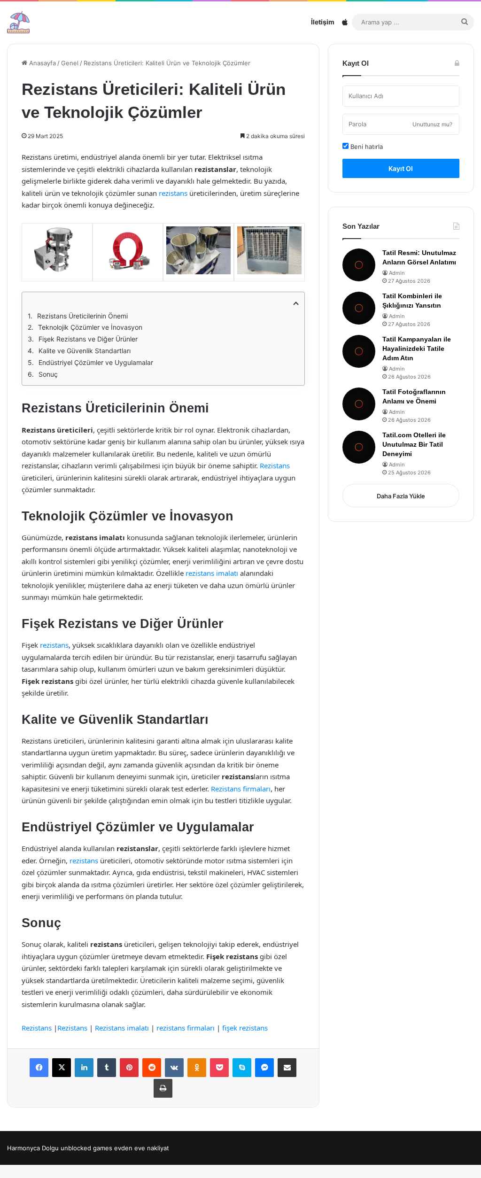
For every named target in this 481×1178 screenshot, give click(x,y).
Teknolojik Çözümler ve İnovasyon (90, 327)
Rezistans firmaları (241, 788)
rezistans (173, 193)
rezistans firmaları (185, 1027)
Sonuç (48, 374)
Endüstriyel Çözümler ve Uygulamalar (96, 362)
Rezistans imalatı (122, 1027)
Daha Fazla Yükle (401, 496)
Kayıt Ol (400, 168)
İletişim (322, 22)
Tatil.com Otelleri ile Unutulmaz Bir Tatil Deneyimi (414, 444)
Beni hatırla (366, 146)
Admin (396, 273)
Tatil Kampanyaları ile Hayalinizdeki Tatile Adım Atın (416, 348)
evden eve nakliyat (141, 1148)
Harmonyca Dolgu (33, 1148)
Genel (69, 63)
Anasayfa (41, 63)
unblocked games (86, 1148)
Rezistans (275, 465)
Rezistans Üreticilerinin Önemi (82, 316)
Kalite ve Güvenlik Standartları (85, 351)
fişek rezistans (245, 1027)
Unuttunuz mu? (432, 124)
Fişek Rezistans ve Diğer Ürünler (88, 339)
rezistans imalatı (212, 573)
